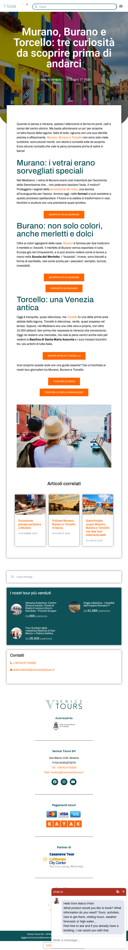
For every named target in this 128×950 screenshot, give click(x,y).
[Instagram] (64, 782)
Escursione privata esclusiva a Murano (29, 524)
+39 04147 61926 (24, 663)
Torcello (72, 317)
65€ (36, 616)
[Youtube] (73, 782)
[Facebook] (55, 782)
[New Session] (118, 892)
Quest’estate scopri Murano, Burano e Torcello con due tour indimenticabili (97, 528)
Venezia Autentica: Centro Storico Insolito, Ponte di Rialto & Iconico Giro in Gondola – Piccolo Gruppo (40, 606)
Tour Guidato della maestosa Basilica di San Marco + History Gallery (40, 631)
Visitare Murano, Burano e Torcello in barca (64, 524)
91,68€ (97, 610)
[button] (121, 6)
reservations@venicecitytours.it (33, 669)
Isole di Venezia (50, 79)
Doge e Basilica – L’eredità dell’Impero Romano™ (99, 604)
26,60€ (38, 638)
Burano (68, 243)
